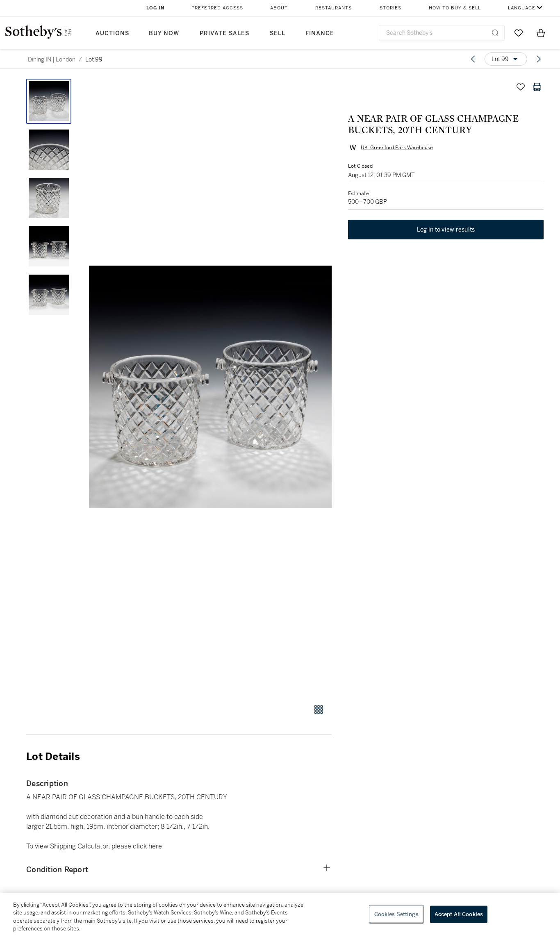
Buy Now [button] (164, 33)
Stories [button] (390, 8)
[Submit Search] (495, 33)
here (155, 846)
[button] (210, 387)
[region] (280, 915)
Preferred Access (217, 8)
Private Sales (224, 33)
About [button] (279, 8)
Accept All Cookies (459, 914)
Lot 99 (93, 59)
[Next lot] (538, 59)
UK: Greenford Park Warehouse (397, 147)
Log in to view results (446, 229)
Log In (155, 8)
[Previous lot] (473, 59)
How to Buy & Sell (455, 8)
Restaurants (333, 8)
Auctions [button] (112, 33)
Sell (277, 33)
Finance (319, 33)
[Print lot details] (537, 86)
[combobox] (442, 33)
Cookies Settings (396, 914)
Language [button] (521, 8)
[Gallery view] (318, 709)
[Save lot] (520, 86)
